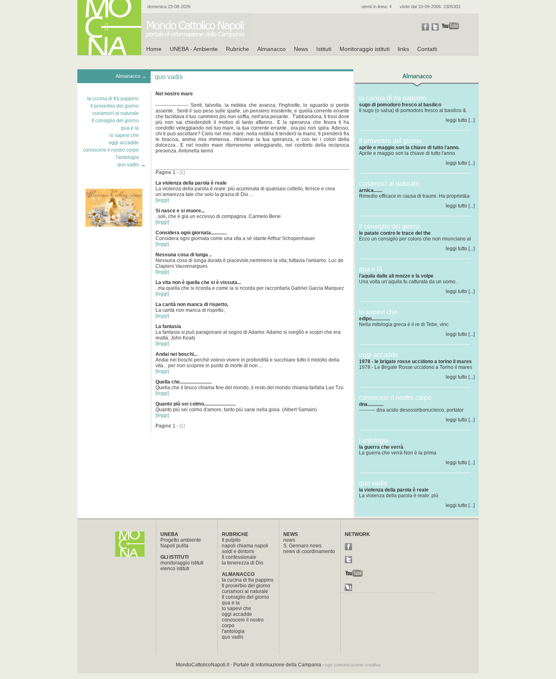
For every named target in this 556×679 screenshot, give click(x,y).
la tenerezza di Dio (242, 563)
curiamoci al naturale (115, 113)
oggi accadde (124, 143)
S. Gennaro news (302, 546)
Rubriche (237, 49)
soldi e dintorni (238, 551)
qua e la (231, 603)
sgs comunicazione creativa (353, 664)
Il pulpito (231, 540)
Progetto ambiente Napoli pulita (180, 543)
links (403, 49)
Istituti (323, 49)
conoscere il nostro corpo (111, 150)
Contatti (427, 49)
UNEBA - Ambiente (194, 49)
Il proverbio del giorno (114, 106)
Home (154, 49)
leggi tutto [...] (460, 120)
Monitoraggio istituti (364, 49)
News (301, 49)
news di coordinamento (309, 551)
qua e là (130, 128)
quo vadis (128, 165)
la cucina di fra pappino (248, 580)
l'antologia (127, 157)
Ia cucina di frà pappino (113, 98)
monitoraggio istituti (182, 563)
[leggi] (162, 200)
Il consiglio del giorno (115, 120)
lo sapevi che (124, 135)
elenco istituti (174, 568)
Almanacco (271, 49)
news (289, 540)
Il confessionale (239, 557)
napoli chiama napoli (245, 546)
